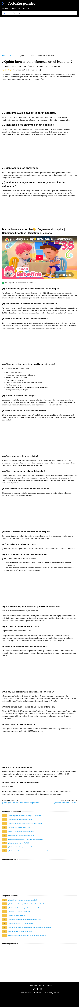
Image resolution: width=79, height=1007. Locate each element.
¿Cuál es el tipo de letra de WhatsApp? (21, 831)
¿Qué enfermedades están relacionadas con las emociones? (28, 851)
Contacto (37, 993)
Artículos (5, 8)
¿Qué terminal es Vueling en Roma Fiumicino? (23, 908)
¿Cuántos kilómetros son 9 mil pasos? (20, 819)
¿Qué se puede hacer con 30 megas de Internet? (24, 815)
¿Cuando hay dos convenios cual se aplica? (22, 900)
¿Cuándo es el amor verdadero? (19, 912)
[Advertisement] (39, 34)
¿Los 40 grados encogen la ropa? (19, 827)
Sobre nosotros (25, 993)
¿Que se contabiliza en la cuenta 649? (20, 923)
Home (4, 56)
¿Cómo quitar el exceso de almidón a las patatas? (20, 803)
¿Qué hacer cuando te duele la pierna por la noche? (25, 823)
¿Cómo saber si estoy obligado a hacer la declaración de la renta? (30, 927)
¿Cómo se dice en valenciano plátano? (21, 931)
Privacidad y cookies (51, 993)
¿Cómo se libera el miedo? (17, 915)
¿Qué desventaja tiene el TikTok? (65, 803)
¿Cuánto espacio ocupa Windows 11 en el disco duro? (26, 904)
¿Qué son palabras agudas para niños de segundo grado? (27, 935)
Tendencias (16, 8)
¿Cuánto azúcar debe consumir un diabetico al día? (25, 919)
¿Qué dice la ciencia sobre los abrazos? (21, 835)
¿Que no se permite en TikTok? (18, 843)
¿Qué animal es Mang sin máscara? (20, 847)
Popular (26, 8)
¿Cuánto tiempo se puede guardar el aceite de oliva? (25, 839)
